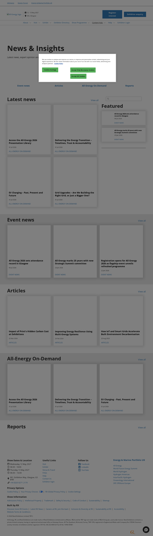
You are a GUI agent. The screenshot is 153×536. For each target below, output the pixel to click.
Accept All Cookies (78, 76)
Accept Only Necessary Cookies (83, 70)
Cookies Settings (50, 70)
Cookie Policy (58, 63)
